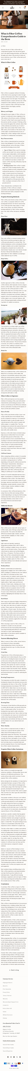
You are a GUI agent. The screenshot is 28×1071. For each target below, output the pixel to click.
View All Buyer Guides (8, 1047)
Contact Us (5, 1005)
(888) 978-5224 (6, 1026)
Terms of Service (7, 995)
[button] (2, 7)
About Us (5, 985)
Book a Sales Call (7, 1008)
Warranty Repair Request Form (10, 1002)
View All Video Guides (8, 1044)
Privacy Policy (6, 992)
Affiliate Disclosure (7, 1015)
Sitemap (5, 1018)
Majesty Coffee (16, 1068)
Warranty (5, 998)
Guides (4, 1011)
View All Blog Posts (7, 1051)
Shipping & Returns (7, 982)
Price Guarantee (7, 989)
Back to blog (15, 970)
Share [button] (4, 46)
